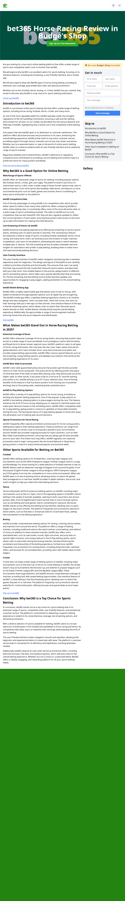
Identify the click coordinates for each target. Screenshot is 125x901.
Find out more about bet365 (16, 165)
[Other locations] (113, 5)
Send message (102, 113)
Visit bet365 (8, 320)
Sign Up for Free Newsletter (62, 43)
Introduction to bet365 (95, 128)
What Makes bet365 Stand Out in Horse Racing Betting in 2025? (100, 141)
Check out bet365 (11, 98)
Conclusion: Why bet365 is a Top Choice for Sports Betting (100, 155)
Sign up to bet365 (11, 593)
